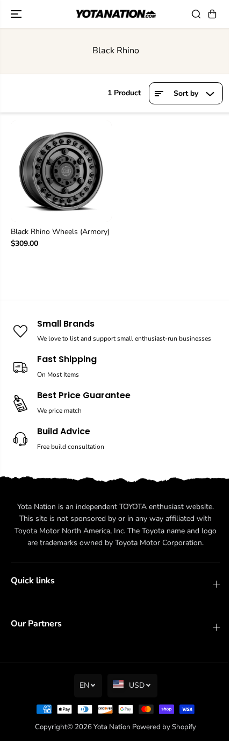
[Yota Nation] (115, 14)
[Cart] (212, 14)
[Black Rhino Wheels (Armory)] (61, 171)
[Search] (196, 14)
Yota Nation (112, 727)
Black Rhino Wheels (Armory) (60, 232)
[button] (17, 14)
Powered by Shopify (164, 727)
